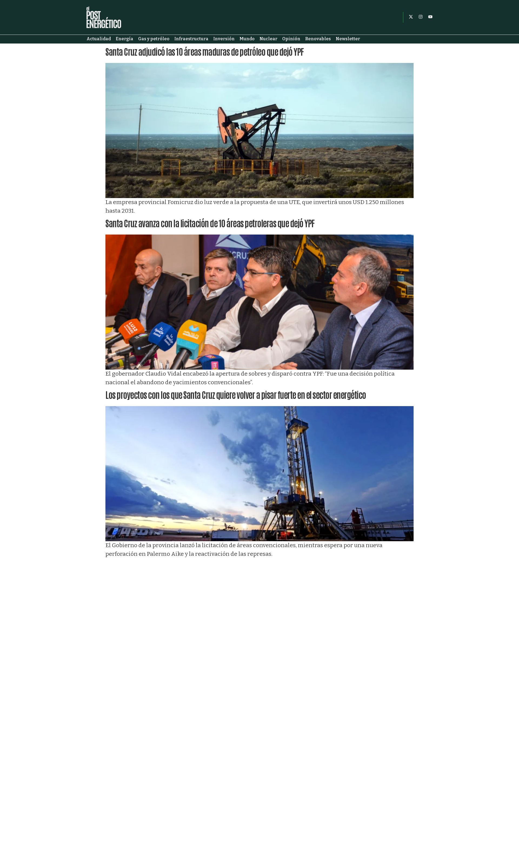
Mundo (247, 38)
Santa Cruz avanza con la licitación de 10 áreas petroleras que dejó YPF (209, 222)
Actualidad (98, 38)
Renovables (318, 38)
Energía (124, 38)
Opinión (291, 38)
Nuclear (268, 38)
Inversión (224, 38)
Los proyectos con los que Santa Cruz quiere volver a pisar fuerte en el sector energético (235, 394)
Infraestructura (191, 38)
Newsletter (348, 38)
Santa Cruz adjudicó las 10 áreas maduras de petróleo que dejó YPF (204, 51)
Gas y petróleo (153, 38)
